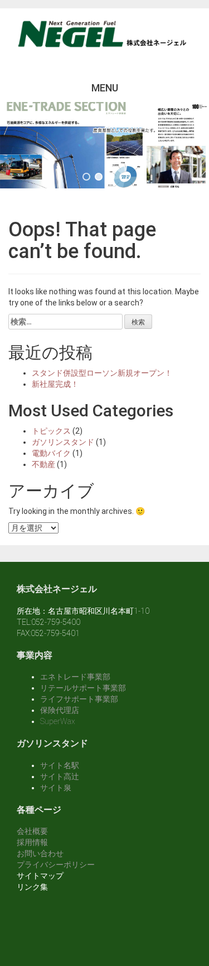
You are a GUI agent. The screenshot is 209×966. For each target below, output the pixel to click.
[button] (86, 177)
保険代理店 (59, 710)
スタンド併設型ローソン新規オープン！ (102, 372)
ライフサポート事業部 (79, 699)
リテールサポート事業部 (83, 687)
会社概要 (32, 831)
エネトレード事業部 (75, 676)
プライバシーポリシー (56, 864)
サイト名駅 (59, 765)
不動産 (43, 464)
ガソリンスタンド (63, 442)
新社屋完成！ (55, 384)
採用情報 (32, 842)
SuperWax (57, 721)
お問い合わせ (40, 853)
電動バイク (51, 453)
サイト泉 (55, 787)
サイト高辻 (59, 776)
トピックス (51, 430)
